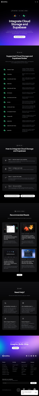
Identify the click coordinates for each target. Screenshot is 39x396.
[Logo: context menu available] (4, 2)
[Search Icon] (35, 2)
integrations (15, 10)
